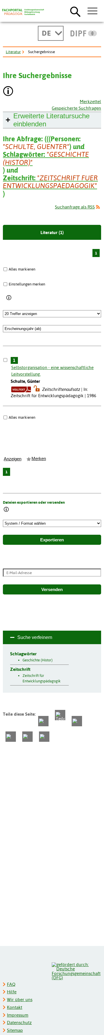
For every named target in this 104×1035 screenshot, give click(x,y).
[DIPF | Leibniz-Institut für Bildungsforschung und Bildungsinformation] (83, 33)
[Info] (9, 298)
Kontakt (14, 1007)
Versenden (52, 589)
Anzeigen (12, 459)
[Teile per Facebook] (43, 721)
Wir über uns (19, 999)
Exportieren (52, 540)
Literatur (13, 51)
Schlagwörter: (46, 158)
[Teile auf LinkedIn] (10, 736)
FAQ (11, 984)
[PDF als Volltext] (21, 389)
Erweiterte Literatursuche (51, 120)
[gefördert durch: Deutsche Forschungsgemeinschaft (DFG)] (76, 970)
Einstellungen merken (27, 284)
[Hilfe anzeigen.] (8, 92)
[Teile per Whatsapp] (77, 721)
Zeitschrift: (50, 182)
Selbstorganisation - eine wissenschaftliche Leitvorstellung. (52, 370)
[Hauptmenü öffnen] (92, 11)
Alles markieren (22, 269)
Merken (38, 458)
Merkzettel (90, 101)
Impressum (17, 1015)
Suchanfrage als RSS (75, 206)
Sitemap (15, 1030)
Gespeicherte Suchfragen (76, 108)
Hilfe (11, 991)
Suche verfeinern (34, 637)
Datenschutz (19, 1022)
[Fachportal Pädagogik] (23, 12)
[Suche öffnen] (75, 11)
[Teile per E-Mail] (27, 736)
